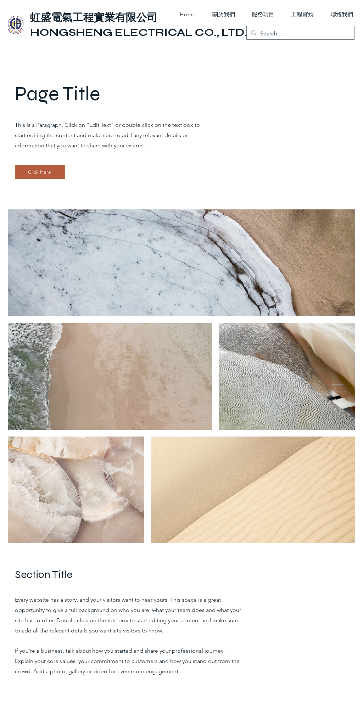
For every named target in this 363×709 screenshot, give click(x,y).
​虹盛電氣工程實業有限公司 (94, 17)
